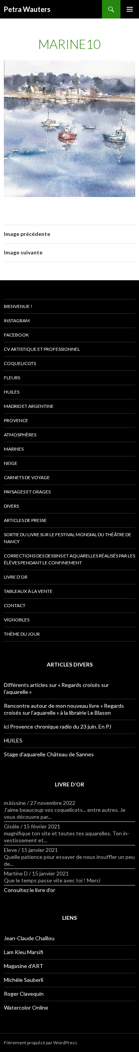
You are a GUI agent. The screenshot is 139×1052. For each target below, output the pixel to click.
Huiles (11, 392)
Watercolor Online (26, 1007)
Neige (10, 463)
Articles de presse (25, 520)
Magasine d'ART (23, 966)
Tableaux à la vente (28, 591)
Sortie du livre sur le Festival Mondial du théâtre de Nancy (67, 538)
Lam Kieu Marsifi (23, 952)
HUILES (13, 740)
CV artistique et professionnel (42, 349)
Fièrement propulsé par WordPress (40, 1042)
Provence (16, 420)
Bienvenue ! (18, 306)
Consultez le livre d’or (29, 890)
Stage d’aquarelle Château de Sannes (49, 754)
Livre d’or (15, 577)
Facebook (16, 335)
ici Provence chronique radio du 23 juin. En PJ (57, 726)
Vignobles (16, 620)
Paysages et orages (27, 492)
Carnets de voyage (27, 477)
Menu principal (129, 9)
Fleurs (12, 377)
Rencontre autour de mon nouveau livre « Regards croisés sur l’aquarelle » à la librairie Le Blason (64, 709)
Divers (11, 506)
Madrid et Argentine (29, 406)
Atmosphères (20, 435)
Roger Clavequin (24, 993)
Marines (14, 449)
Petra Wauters (27, 9)
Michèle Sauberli (23, 979)
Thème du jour (22, 634)
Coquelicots (20, 363)
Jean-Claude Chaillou (29, 938)
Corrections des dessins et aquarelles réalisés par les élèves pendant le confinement (69, 559)
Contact (14, 605)
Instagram (17, 320)
